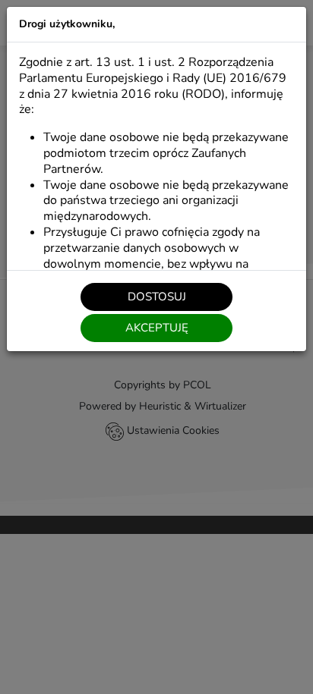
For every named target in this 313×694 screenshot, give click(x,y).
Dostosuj (157, 296)
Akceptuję (156, 327)
